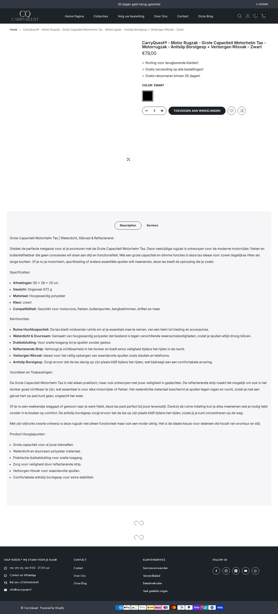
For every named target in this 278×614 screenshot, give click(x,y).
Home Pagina (74, 16)
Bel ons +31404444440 (24, 582)
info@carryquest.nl (20, 590)
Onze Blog (205, 16)
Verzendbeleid (151, 576)
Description (128, 225)
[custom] (216, 571)
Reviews (152, 225)
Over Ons (160, 16)
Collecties (101, 16)
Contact (182, 16)
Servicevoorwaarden (155, 568)
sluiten (17, 4)
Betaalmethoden (152, 583)
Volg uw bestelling (131, 16)
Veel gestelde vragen (155, 591)
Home (13, 29)
